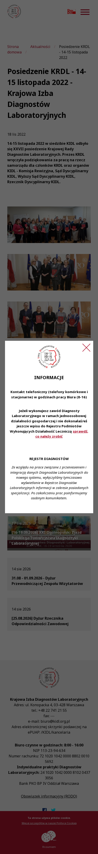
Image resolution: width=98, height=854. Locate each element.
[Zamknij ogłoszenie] (86, 347)
